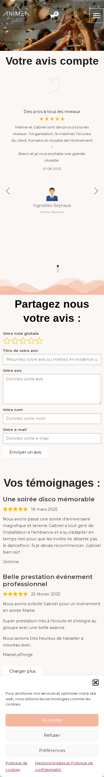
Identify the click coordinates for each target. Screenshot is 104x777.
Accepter (52, 720)
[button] (95, 682)
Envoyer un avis (25, 452)
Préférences (52, 750)
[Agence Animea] (16, 13)
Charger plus (22, 671)
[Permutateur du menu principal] (96, 15)
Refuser (52, 735)
